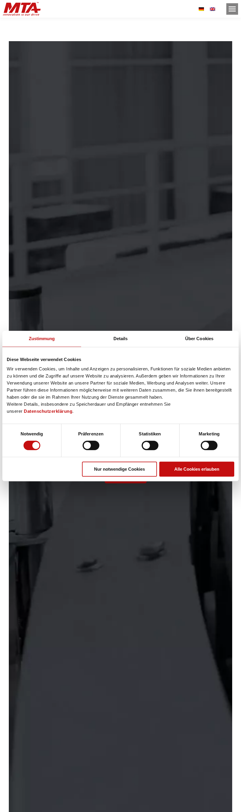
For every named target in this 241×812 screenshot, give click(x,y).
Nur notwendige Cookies (119, 469)
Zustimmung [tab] (42, 338)
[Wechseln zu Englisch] (212, 8)
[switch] (91, 445)
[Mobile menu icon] (232, 9)
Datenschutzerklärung (48, 411)
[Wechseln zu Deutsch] (201, 8)
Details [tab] (120, 338)
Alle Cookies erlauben (196, 469)
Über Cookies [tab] (199, 338)
